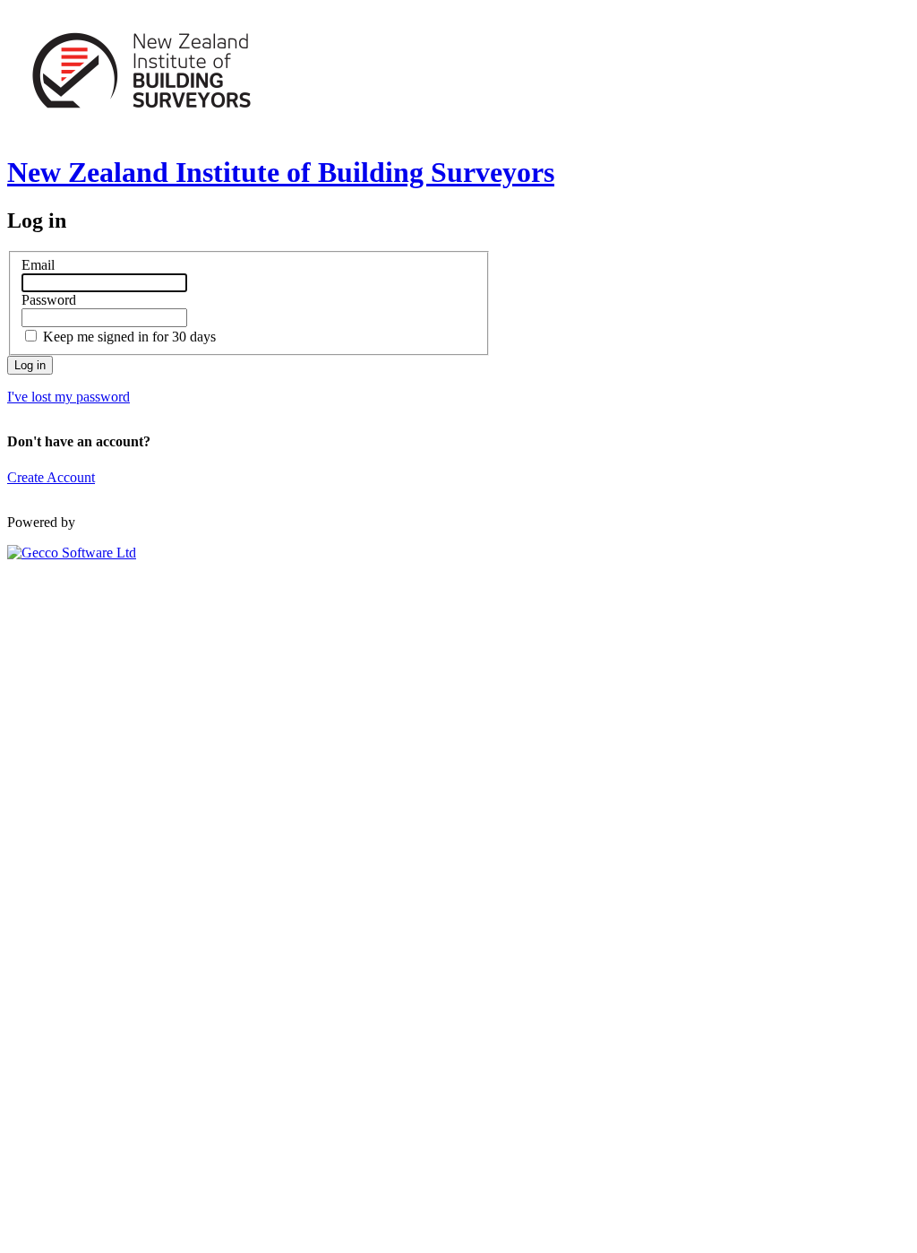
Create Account (51, 477)
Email (38, 264)
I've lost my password (68, 396)
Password (48, 299)
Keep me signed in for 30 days (129, 336)
